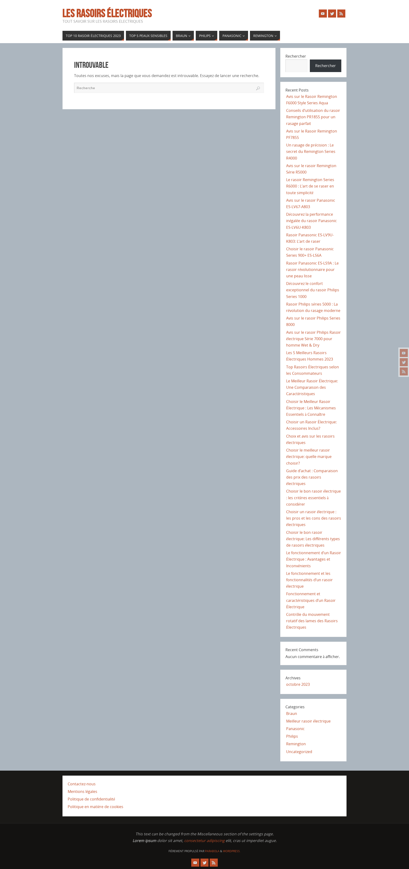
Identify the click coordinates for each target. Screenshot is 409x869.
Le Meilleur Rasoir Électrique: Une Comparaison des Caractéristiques (312, 387)
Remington (296, 743)
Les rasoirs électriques (107, 13)
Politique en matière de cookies (95, 806)
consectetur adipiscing (204, 840)
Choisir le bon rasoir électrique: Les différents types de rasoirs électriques (313, 539)
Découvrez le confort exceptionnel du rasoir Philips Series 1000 (312, 290)
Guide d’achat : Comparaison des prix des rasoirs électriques (312, 477)
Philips (292, 736)
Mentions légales (82, 791)
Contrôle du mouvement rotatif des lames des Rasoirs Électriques (312, 621)
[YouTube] (404, 353)
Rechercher (295, 56)
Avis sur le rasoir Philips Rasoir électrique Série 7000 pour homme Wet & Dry (313, 339)
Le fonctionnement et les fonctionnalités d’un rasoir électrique (309, 580)
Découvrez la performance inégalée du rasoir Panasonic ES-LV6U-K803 (311, 221)
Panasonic (295, 728)
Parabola (212, 851)
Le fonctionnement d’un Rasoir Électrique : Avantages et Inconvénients (313, 559)
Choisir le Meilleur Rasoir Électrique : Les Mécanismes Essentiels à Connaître (311, 408)
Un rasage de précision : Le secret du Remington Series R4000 (310, 151)
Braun (291, 713)
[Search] (258, 88)
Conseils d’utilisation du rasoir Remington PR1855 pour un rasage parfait (313, 117)
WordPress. (231, 851)
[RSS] (404, 371)
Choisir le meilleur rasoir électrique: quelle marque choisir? (309, 457)
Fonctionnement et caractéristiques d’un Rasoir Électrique (311, 600)
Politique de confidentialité (91, 799)
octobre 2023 (298, 684)
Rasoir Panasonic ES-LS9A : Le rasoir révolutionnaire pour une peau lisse (312, 270)
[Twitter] (404, 362)
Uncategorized (299, 751)
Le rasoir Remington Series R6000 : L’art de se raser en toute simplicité (310, 186)
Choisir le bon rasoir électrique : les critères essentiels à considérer (313, 498)
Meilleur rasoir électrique (308, 721)
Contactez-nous (82, 784)
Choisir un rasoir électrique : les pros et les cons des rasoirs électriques (313, 518)
